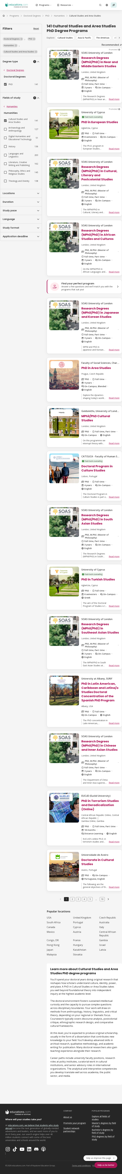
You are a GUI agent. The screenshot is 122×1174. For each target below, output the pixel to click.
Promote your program (74, 1123)
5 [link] (90, 899)
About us (67, 1117)
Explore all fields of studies (101, 1118)
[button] (13, 39)
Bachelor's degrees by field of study (102, 1131)
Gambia (103, 940)
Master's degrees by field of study (104, 1124)
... (96, 899)
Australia (104, 922)
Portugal (78, 922)
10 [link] (102, 899)
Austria (77, 932)
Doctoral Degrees (15, 70)
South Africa (53, 922)
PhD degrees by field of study (103, 1138)
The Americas (102, 37)
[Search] (100, 5)
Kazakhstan (79, 949)
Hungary (78, 945)
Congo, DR (53, 940)
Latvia (102, 949)
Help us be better (105, 1165)
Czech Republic (107, 917)
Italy (101, 927)
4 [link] (84, 899)
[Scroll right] (119, 37)
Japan (50, 949)
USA (49, 917)
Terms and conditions (81, 1165)
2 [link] (72, 899)
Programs (44, 5)
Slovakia (77, 954)
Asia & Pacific (84, 37)
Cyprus (77, 927)
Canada (51, 927)
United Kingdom (82, 917)
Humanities (12, 106)
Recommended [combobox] (110, 44)
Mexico (51, 932)
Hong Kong (53, 945)
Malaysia (52, 954)
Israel (102, 945)
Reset (36, 28)
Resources (66, 5)
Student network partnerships (71, 1130)
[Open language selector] (107, 5)
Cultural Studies (65, 37)
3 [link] (78, 899)
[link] (85, 15)
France (76, 940)
